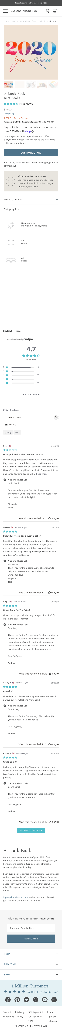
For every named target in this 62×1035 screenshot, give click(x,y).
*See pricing (9, 113)
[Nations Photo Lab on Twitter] (26, 999)
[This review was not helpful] (55, 518)
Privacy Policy (20, 1014)
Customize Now (31, 152)
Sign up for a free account (16, 897)
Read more (41, 474)
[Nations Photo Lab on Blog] (54, 999)
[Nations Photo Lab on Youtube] (45, 999)
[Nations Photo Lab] (27, 11)
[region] (21, 367)
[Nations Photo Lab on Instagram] (35, 999)
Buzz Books (38, 21)
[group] (8, 84)
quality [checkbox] (8, 432)
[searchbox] (28, 417)
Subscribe (31, 938)
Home (6, 21)
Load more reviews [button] (31, 830)
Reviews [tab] (8, 331)
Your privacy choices (53, 1016)
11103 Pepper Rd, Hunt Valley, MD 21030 (35, 1016)
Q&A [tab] (18, 331)
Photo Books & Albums (21, 21)
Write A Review (31, 394)
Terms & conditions (8, 1014)
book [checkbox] (17, 432)
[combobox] (47, 11)
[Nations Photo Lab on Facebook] (8, 999)
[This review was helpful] (49, 518)
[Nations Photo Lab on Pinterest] (17, 999)
